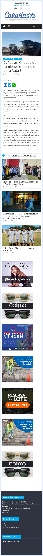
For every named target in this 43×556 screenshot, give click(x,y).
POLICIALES (18, 59)
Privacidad (5, 510)
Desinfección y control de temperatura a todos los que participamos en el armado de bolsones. (21, 216)
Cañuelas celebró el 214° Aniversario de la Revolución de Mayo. (20, 183)
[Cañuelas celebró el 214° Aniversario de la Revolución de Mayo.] (21, 160)
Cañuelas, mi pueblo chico (11, 528)
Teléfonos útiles (7, 530)
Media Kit (5, 512)
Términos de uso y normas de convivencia (16, 508)
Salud (4, 524)
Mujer (4, 526)
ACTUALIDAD (8, 59)
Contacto (5, 506)
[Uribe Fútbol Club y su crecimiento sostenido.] (21, 226)
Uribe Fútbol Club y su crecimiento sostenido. (18, 249)
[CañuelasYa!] (21, 12)
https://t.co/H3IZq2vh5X (21, 5)
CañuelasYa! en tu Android (11, 541)
